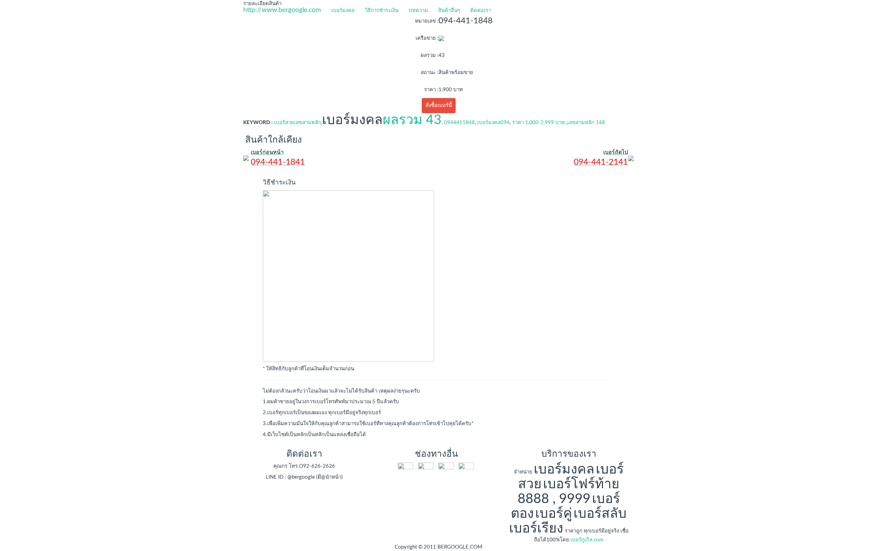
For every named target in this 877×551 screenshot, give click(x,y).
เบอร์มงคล (343, 10)
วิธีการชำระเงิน (381, 10)
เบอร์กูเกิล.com (586, 539)
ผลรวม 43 (412, 120)
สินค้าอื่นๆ (449, 10)
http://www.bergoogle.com (282, 10)
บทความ (418, 10)
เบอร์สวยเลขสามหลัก (297, 122)
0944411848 (459, 122)
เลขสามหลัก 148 (586, 122)
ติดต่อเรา (480, 10)
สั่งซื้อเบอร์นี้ (438, 105)
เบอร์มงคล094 (493, 122)
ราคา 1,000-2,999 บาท (538, 122)
